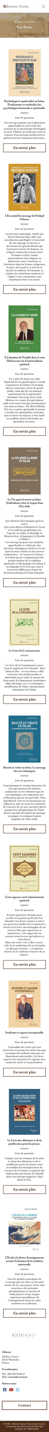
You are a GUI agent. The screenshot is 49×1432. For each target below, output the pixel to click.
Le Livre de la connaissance (24, 651)
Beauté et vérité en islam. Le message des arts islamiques (24, 770)
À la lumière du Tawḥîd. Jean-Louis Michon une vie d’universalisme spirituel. (24, 361)
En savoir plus (24, 148)
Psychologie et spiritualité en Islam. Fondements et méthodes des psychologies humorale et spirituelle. (24, 105)
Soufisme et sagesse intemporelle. (24, 1033)
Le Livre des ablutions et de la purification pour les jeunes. (24, 1142)
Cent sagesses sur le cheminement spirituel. (24, 899)
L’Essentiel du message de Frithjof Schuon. (24, 218)
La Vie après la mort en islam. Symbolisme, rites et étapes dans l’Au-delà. (24, 503)
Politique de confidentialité (27, 1429)
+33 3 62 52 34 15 (16, 1374)
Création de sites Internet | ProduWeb (22, 1426)
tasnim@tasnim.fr (18, 1377)
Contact (24, 1405)
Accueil (18, 22)
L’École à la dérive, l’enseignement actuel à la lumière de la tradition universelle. (24, 1261)
